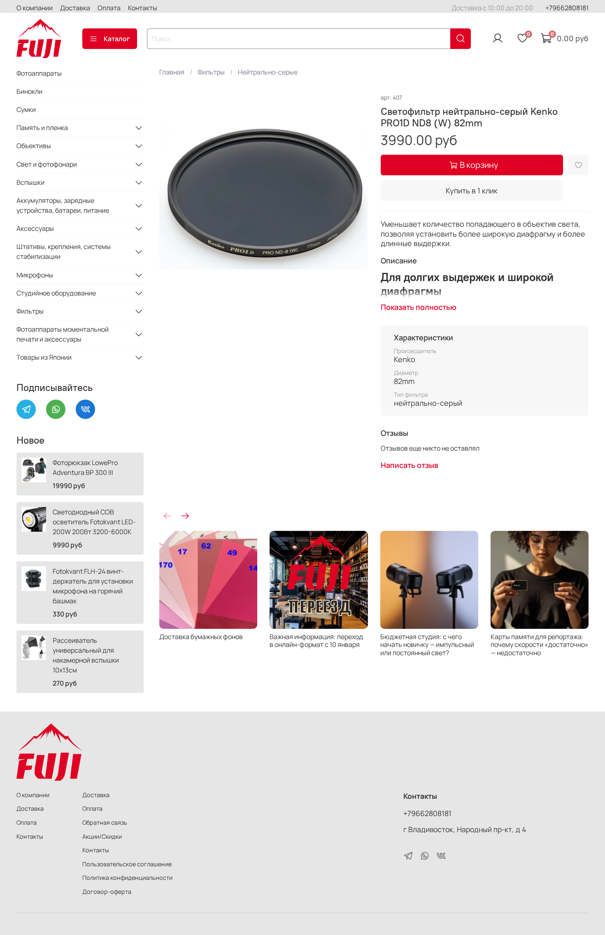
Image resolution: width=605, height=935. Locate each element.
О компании (34, 7)
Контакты (142, 7)
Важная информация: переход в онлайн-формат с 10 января (316, 640)
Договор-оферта (106, 891)
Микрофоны (34, 274)
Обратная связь (104, 822)
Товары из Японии (44, 357)
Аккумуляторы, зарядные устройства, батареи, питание (62, 205)
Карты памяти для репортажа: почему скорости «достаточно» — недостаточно (540, 644)
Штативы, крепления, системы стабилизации (63, 251)
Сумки (26, 109)
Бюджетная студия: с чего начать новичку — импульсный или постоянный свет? (427, 644)
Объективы (33, 145)
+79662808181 (567, 7)
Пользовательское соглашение (127, 864)
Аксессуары (35, 228)
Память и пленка (42, 127)
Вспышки (30, 182)
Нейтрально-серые (268, 72)
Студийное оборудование (56, 293)
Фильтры (211, 72)
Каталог (117, 38)
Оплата (109, 7)
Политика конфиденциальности (127, 878)
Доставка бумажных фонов (201, 636)
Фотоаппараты (39, 73)
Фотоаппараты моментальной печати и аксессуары (62, 334)
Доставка (75, 7)
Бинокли (29, 91)
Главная (171, 72)
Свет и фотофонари (46, 164)
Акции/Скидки (102, 836)
